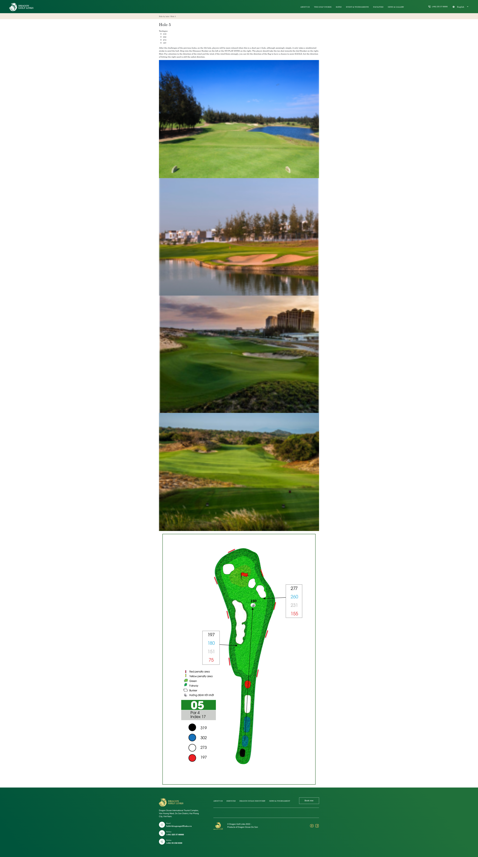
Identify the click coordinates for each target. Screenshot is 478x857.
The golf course (322, 6)
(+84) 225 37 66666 (440, 7)
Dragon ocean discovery (252, 800)
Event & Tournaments (357, 6)
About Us (305, 6)
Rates (339, 6)
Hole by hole (164, 16)
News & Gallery (396, 6)
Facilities (378, 6)
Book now (309, 801)
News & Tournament (279, 800)
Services (231, 800)
